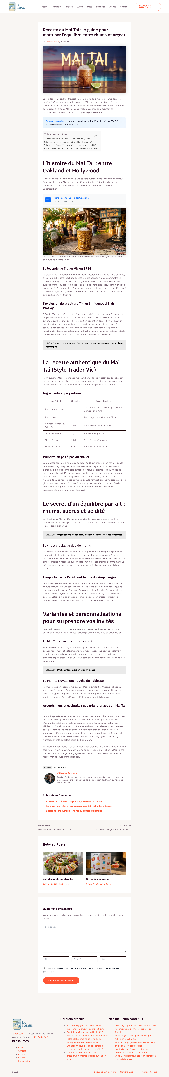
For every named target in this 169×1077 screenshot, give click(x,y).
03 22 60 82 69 (41, 1037)
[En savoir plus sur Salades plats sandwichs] (63, 863)
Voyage (112, 6)
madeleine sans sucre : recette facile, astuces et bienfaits (74, 810)
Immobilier (57, 6)
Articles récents (60, 767)
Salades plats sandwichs (58, 879)
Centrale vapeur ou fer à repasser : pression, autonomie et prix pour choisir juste (86, 1056)
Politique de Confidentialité (104, 1072)
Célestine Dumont (67, 773)
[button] (148, 7)
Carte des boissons (97, 879)
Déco (89, 6)
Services (22, 1057)
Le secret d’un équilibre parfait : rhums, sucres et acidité (71, 145)
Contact (123, 6)
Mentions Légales (127, 1072)
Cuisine (80, 6)
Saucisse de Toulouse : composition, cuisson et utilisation (74, 801)
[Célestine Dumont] (49, 778)
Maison (69, 6)
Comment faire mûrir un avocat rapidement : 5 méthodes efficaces (79, 806)
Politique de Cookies (148, 1072)
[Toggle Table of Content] (95, 135)
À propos (47, 767)
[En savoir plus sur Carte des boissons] (106, 863)
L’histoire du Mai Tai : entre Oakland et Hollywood (68, 138)
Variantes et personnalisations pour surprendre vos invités (72, 148)
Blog (20, 1047)
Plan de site (24, 1061)
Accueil (45, 6)
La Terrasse (17, 1033)
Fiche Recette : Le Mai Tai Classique (71, 197)
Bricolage (100, 6)
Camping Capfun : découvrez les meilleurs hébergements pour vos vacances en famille (135, 1028)
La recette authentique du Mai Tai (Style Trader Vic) (69, 142)
